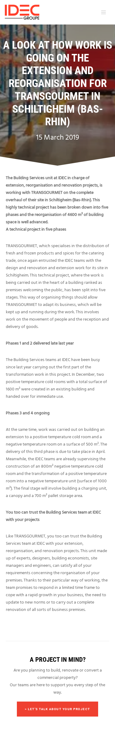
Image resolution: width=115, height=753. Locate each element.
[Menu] (102, 12)
